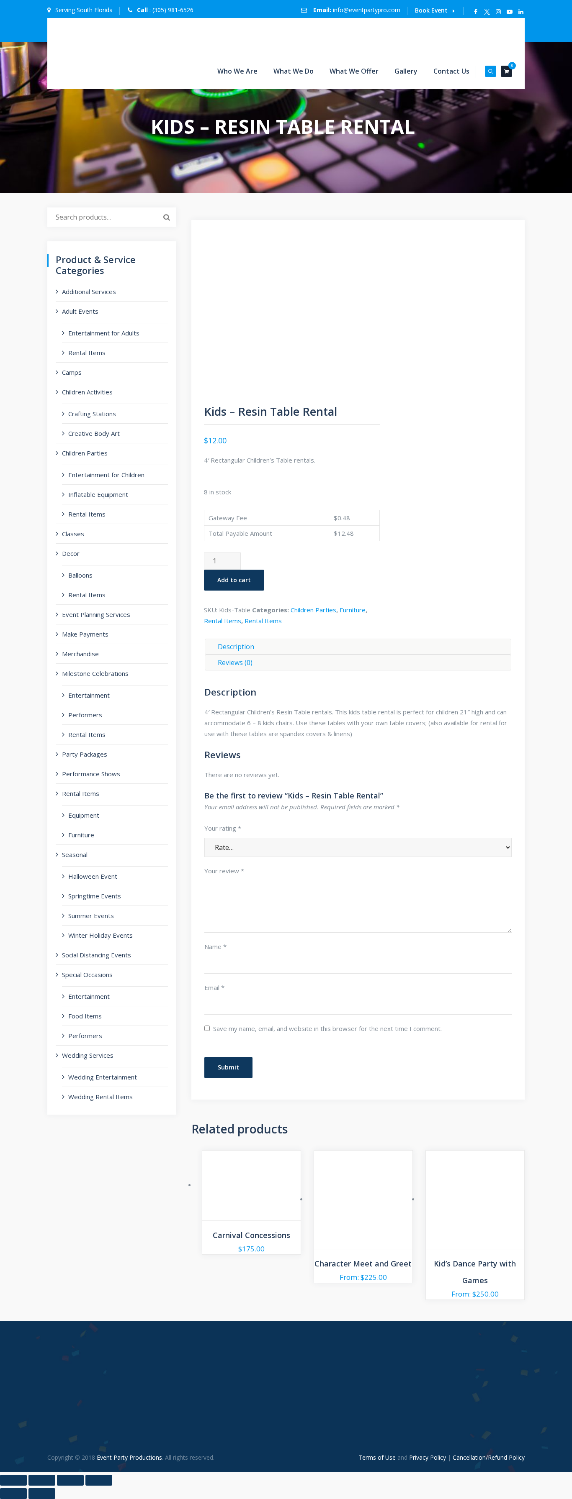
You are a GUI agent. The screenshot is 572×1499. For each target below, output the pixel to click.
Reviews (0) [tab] (235, 662)
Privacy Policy (427, 1457)
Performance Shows (91, 774)
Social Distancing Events (96, 955)
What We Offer (354, 71)
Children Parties (313, 610)
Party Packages (84, 754)
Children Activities (87, 392)
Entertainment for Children (106, 475)
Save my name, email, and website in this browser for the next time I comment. (327, 1028)
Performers (85, 715)
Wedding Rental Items (100, 1096)
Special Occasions (87, 974)
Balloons (80, 575)
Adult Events (80, 311)
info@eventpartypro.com (366, 10)
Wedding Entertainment (102, 1077)
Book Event (431, 10)
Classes (73, 534)
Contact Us (451, 71)
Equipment (83, 815)
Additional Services (89, 291)
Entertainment (89, 695)
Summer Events (91, 915)
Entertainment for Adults (103, 333)
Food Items (85, 1016)
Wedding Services (87, 1055)
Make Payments (85, 634)
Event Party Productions (129, 1457)
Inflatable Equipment (98, 494)
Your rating (222, 828)
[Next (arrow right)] (41, 1493)
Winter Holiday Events (100, 935)
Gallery (405, 71)
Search (166, 217)
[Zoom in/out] (13, 1480)
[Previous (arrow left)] (13, 1493)
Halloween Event (92, 876)
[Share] (70, 1480)
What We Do (293, 71)
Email (214, 987)
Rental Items (222, 620)
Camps (72, 372)
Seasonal (75, 854)
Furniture (353, 610)
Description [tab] (236, 646)
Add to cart (234, 580)
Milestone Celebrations (95, 673)
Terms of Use (377, 1457)
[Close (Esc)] (98, 1480)
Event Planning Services (96, 614)
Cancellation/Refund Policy (489, 1457)
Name (215, 946)
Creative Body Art (94, 433)
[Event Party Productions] (181, 36)
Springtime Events (94, 896)
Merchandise (80, 654)
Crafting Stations (92, 413)
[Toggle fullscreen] (41, 1480)
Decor (71, 553)
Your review (224, 871)
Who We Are (237, 71)
